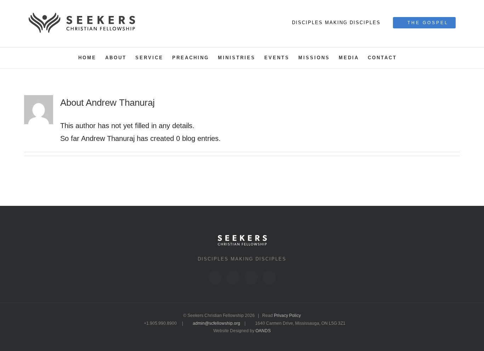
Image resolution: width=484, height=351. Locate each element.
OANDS (263, 330)
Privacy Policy (287, 315)
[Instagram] (251, 277)
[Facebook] (215, 277)
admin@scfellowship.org (216, 323)
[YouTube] (269, 277)
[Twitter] (233, 277)
